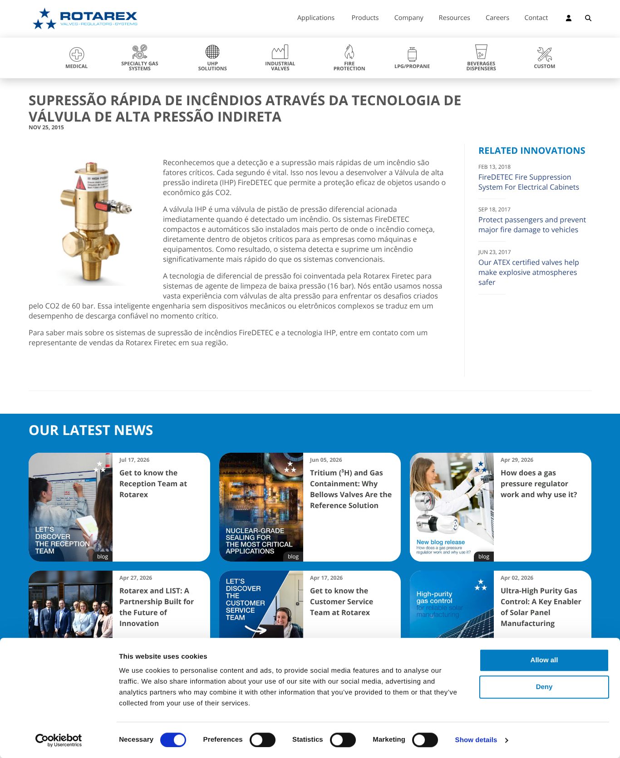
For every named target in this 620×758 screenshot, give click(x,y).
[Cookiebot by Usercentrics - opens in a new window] (58, 740)
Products (365, 18)
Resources (454, 18)
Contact (536, 18)
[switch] (263, 740)
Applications (316, 18)
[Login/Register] (568, 19)
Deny (544, 687)
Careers (497, 18)
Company (408, 18)
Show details (476, 740)
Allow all (544, 660)
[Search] (588, 19)
